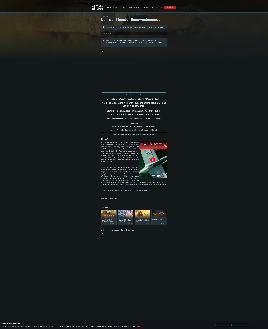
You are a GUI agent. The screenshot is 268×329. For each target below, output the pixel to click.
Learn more (140, 326)
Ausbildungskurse (126, 7)
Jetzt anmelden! (170, 7)
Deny (223, 325)
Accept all (240, 325)
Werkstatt (137, 7)
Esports (157, 7)
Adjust (257, 325)
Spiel (107, 7)
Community (147, 7)
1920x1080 (138, 94)
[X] (102, 233)
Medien (115, 7)
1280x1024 (129, 94)
